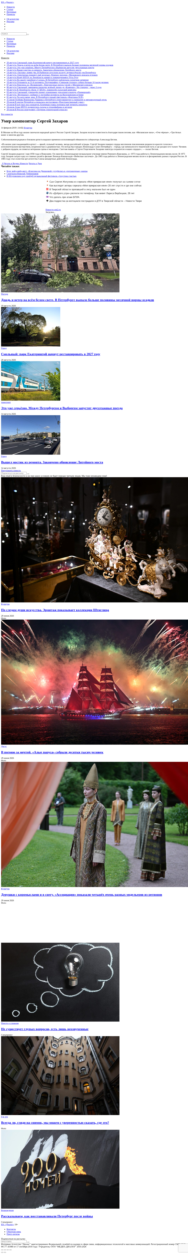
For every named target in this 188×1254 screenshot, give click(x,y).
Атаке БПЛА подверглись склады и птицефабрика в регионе (39, 107)
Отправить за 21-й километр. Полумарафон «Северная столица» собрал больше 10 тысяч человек (58, 82)
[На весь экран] (8, 1249)
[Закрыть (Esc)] (2, 1249)
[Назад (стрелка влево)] (2, 1252)
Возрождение (7, 1210)
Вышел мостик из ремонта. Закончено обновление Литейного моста (44, 70)
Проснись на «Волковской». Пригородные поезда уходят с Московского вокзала (49, 85)
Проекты (11, 14)
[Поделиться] (5, 1249)
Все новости (7, 114)
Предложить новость (11, 470)
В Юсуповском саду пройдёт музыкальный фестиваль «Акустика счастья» (42, 176)
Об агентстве (13, 19)
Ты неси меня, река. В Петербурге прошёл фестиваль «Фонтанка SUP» (45, 97)
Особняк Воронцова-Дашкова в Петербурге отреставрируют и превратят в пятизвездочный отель (57, 100)
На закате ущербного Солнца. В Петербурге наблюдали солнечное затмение (48, 80)
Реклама (10, 21)
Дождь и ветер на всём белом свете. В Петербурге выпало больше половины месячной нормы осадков (60, 65)
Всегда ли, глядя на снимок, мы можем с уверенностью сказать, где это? (55, 1122)
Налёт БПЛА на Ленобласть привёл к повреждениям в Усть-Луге (42, 77)
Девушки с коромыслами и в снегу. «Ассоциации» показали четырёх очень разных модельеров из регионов (81, 894)
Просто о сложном (10, 1023)
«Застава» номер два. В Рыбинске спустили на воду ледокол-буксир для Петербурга (51, 72)
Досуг (4, 746)
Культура (28, 128)
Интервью (11, 12)
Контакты (11, 1229)
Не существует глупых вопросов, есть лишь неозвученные (44, 1029)
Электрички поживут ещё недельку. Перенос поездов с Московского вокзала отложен (52, 75)
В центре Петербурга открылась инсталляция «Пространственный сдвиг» (46, 102)
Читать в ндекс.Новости (16, 163)
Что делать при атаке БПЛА (64, 197)
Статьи (10, 9)
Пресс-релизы (13, 1234)
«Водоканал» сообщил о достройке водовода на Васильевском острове (45, 95)
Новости (11, 7)
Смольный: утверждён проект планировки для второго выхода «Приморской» (49, 92)
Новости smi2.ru (53, 209)
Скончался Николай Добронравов (22, 173)
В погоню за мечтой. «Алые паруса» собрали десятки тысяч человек (52, 752)
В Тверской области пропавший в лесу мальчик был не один (82, 189)
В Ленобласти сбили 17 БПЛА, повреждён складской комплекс (42, 90)
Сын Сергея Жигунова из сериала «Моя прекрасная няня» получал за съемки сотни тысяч (93, 183)
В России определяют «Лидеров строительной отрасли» (37, 109)
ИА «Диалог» (7, 2)
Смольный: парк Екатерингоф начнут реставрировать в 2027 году (43, 62)
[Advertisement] (83, 923)
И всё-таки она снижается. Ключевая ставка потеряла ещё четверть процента (47, 104)
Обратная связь (14, 1231)
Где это (4, 1117)
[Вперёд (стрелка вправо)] (5, 1252)
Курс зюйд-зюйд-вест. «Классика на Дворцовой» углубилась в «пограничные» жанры (47, 171)
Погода (4, 294)
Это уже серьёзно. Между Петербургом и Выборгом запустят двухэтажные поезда (50, 67)
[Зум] (10, 1249)
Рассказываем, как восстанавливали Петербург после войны (47, 1216)
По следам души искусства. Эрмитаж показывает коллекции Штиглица (55, 610)
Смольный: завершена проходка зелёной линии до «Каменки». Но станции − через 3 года (54, 87)
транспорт (6, 402)
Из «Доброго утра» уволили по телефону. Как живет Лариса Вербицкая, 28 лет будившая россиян (90, 195)
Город (4, 348)
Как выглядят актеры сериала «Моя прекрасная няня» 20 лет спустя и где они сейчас (95, 185)
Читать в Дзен (35, 163)
